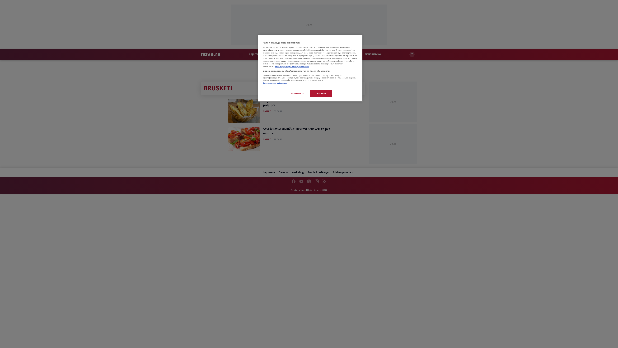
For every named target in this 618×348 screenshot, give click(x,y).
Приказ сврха (297, 93)
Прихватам (321, 93)
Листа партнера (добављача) (275, 83)
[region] (310, 68)
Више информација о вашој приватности (292, 66)
